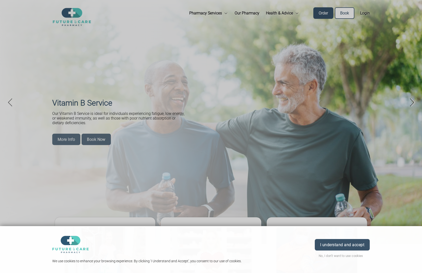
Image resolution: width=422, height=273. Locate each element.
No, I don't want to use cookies (341, 256)
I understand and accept (342, 244)
